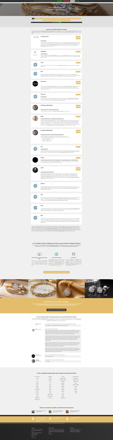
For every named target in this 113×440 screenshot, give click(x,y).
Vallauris (76, 389)
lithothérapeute (49, 20)
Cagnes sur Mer (37, 389)
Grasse (50, 384)
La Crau (50, 391)
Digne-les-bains (37, 399)
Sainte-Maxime (63, 397)
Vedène (76, 391)
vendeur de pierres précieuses (65, 20)
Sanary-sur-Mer (75, 381)
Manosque (62, 381)
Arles (37, 381)
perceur (54, 20)
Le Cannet (50, 397)
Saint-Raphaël (76, 378)
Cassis (37, 394)
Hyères (50, 386)
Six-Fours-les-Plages (76, 384)
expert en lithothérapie (62, 18)
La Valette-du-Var (50, 396)
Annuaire (33, 430)
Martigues (62, 386)
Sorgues (76, 386)
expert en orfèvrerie (70, 18)
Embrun (50, 378)
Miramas (63, 389)
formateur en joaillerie (77, 18)
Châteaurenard (37, 397)
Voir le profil (78, 36)
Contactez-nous (34, 437)
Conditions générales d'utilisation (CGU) (37, 432)
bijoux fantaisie (47, 18)
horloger (44, 20)
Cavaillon (37, 396)
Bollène (37, 384)
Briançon (37, 386)
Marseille (63, 384)
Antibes (37, 378)
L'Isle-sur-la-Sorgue (63, 378)
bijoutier (36, 18)
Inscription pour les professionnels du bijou (56, 309)
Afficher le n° (78, 38)
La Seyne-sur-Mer (50, 394)
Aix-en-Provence (37, 376)
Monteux (63, 391)
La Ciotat (50, 389)
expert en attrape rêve (54, 18)
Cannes (37, 391)
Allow (60, 22)
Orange (63, 394)
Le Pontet (63, 376)
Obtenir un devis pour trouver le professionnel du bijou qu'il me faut (56, 272)
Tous (33, 18)
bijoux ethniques (41, 18)
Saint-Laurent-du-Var (76, 376)
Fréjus (50, 381)
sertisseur (58, 20)
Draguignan (50, 376)
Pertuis (63, 396)
